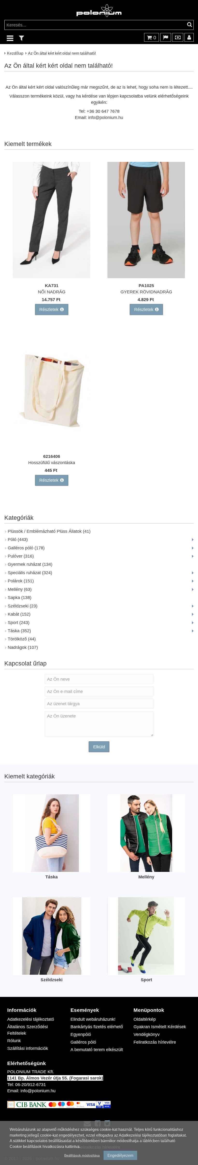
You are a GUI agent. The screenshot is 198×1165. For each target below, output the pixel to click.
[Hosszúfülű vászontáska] (52, 447)
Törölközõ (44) (22, 639)
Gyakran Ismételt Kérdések (160, 1026)
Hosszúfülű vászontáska (51, 462)
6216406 (51, 456)
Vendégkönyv (147, 1034)
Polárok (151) (21, 581)
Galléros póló (83, 1042)
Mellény (146, 877)
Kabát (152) (19, 614)
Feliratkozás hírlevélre (155, 1042)
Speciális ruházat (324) (30, 572)
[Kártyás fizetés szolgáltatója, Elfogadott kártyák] (59, 1106)
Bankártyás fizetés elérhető (97, 1026)
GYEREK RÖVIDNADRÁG (146, 292)
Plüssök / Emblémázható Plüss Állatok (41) (49, 531)
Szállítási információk (27, 1048)
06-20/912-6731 (30, 1084)
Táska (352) (19, 630)
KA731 (51, 285)
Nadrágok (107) (23, 647)
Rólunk (14, 1040)
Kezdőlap (15, 53)
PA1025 (146, 285)
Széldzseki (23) (22, 606)
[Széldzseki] (52, 973)
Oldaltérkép (145, 1019)
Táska (51, 877)
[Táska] (52, 870)
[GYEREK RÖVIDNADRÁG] (146, 276)
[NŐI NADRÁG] (52, 276)
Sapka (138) (19, 597)
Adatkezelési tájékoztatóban (143, 1135)
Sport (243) (18, 622)
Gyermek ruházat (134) (30, 564)
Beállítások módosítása (82, 1155)
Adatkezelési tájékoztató (30, 1019)
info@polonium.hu (105, 117)
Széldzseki (52, 979)
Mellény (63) (20, 589)
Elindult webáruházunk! (93, 1019)
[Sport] (146, 973)
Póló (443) (18, 539)
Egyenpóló (81, 1034)
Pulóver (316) (21, 556)
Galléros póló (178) (26, 548)
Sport (146, 979)
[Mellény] (146, 870)
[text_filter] (21, 38)
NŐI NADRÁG (51, 292)
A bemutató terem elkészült (97, 1049)
